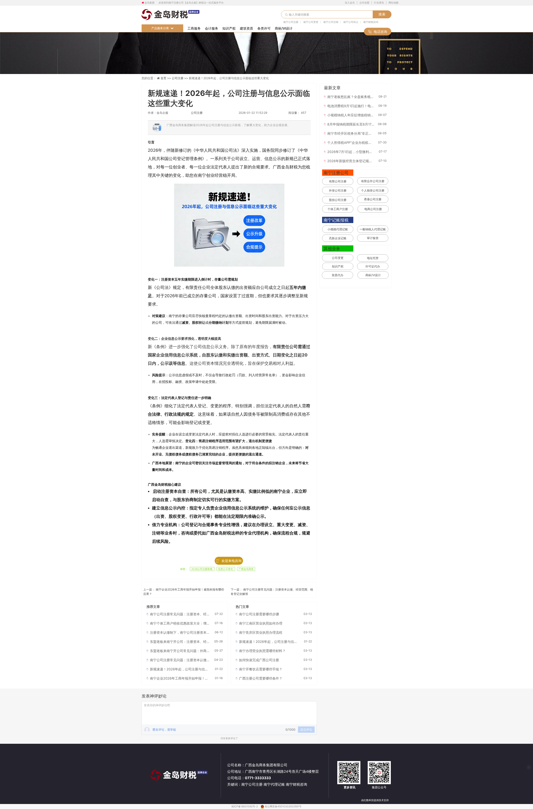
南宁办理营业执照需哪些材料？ (262, 651)
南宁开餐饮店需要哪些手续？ (260, 669)
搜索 (382, 14)
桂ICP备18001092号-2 (245, 806)
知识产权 (229, 28)
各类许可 (264, 28)
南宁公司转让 (350, 22)
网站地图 (394, 2)
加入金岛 (350, 2)
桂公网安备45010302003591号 (283, 806)
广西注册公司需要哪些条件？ (260, 678)
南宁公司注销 (330, 22)
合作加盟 (364, 2)
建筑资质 (246, 28)
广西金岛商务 (246, 569)
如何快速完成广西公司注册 (259, 660)
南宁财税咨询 (370, 22)
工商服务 (194, 28)
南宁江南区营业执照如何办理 (260, 623)
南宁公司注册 (290, 22)
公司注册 (197, 112)
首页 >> (166, 78)
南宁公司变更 (310, 22)
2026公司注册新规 (202, 569)
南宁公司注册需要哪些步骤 (259, 614)
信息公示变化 (226, 569)
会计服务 (211, 28)
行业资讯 (379, 2)
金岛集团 (149, 2)
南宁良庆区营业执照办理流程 (260, 632)
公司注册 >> (180, 78)
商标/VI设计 (284, 28)
